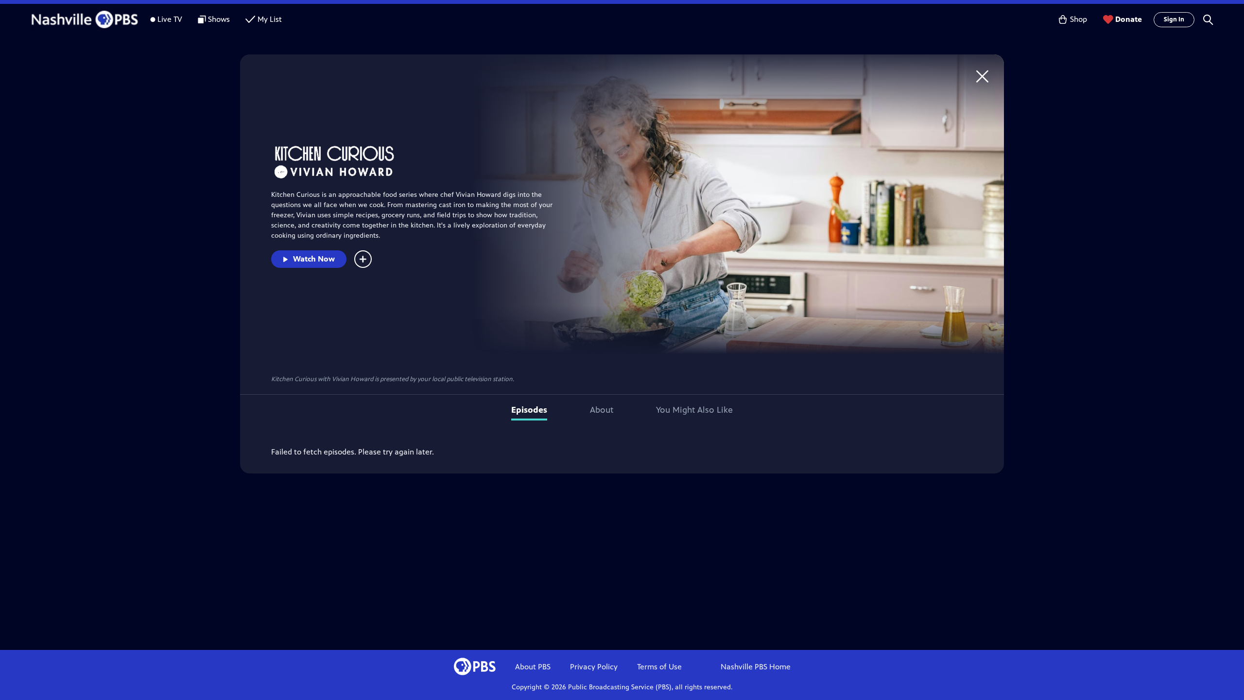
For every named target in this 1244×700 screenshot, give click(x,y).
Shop (1078, 19)
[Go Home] (982, 76)
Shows (219, 19)
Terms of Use (659, 666)
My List (270, 19)
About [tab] (601, 409)
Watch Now (314, 258)
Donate (1128, 19)
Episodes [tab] (529, 409)
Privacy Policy (594, 666)
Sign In (1174, 19)
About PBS (533, 666)
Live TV (169, 19)
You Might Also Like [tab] (694, 409)
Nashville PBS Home (756, 666)
